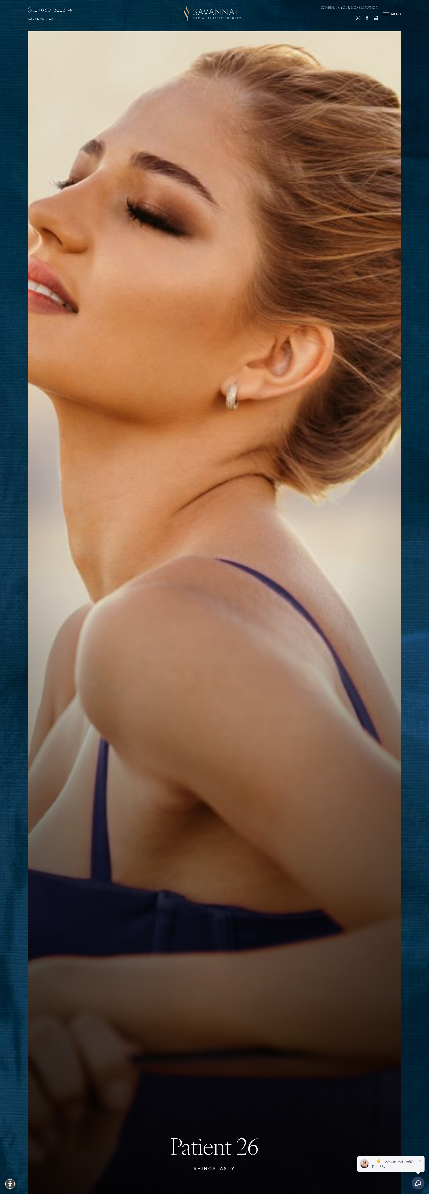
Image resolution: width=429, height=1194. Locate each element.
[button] (386, 14)
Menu (396, 13)
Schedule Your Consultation (349, 8)
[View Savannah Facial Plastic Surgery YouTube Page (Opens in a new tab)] (376, 19)
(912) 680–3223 (47, 10)
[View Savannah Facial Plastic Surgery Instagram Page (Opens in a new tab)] (358, 19)
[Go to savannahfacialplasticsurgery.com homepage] (212, 14)
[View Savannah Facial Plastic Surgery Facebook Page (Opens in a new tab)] (367, 19)
